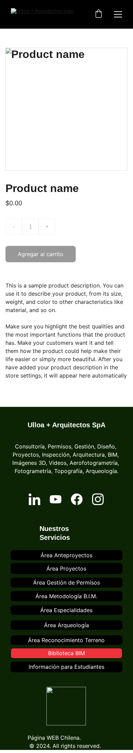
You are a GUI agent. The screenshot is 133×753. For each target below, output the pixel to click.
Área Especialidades (66, 610)
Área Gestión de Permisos (66, 582)
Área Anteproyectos (66, 555)
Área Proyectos (66, 568)
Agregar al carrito (40, 254)
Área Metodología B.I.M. (66, 596)
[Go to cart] (98, 14)
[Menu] (118, 14)
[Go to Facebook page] (77, 499)
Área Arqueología (66, 625)
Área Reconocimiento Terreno (66, 640)
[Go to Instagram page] (98, 499)
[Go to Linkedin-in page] (34, 499)
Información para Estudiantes (66, 666)
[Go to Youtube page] (55, 499)
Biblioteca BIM (66, 653)
